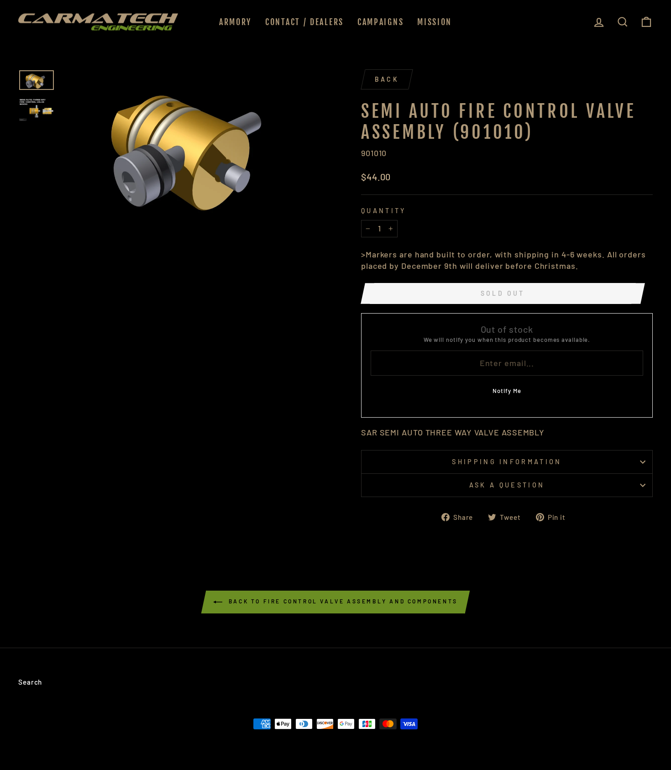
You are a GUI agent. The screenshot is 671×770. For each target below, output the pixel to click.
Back (387, 79)
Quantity (383, 211)
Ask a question (507, 485)
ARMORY (235, 22)
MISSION (434, 22)
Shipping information (506, 462)
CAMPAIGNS (380, 22)
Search (30, 682)
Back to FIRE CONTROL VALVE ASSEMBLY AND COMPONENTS (342, 601)
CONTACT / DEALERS (304, 22)
